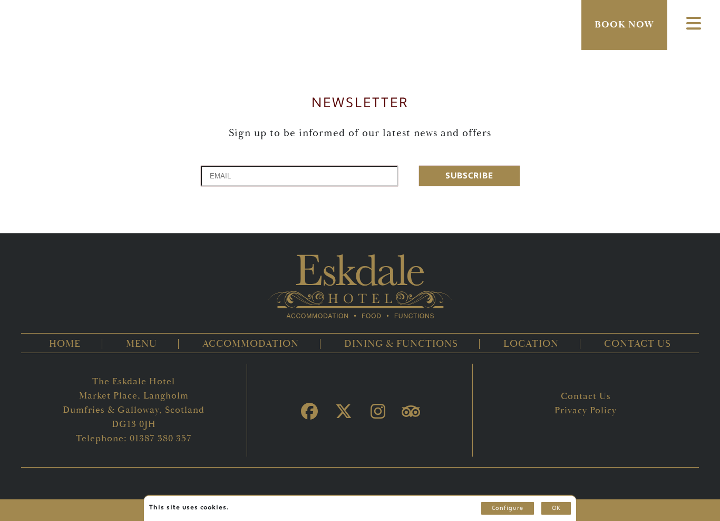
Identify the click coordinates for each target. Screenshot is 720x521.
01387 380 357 (161, 438)
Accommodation (250, 344)
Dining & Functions (401, 344)
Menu (141, 344)
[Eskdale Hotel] (360, 32)
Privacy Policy (585, 410)
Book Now (624, 24)
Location (531, 344)
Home (65, 344)
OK (556, 508)
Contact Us (637, 344)
